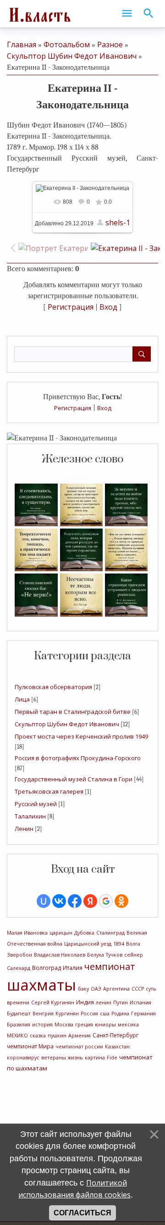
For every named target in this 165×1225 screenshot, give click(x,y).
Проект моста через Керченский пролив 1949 (81, 736)
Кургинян (67, 1013)
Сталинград (110, 933)
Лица (22, 699)
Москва (64, 1024)
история (42, 1024)
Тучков (114, 955)
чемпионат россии (79, 1046)
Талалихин (30, 816)
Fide (112, 1057)
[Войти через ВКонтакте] (59, 901)
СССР (138, 989)
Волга (133, 944)
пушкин (57, 1035)
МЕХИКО (17, 1035)
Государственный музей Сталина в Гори (73, 779)
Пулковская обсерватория (53, 687)
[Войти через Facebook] (75, 901)
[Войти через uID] (43, 901)
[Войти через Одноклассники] (121, 901)
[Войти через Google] (106, 901)
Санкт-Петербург (115, 1035)
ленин (103, 1002)
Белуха (95, 955)
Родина (120, 1013)
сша (105, 1013)
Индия (85, 1002)
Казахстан (117, 1046)
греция (84, 1024)
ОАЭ (96, 989)
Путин (120, 1002)
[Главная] (39, 14)
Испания (140, 1002)
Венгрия (43, 1013)
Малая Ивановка (27, 933)
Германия (143, 1013)
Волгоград (46, 968)
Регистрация (72, 408)
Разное (110, 44)
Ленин (24, 828)
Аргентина (116, 989)
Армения (79, 1035)
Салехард (18, 968)
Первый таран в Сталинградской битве (73, 711)
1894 (118, 944)
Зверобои (19, 955)
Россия (89, 1013)
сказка (38, 1035)
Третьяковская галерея (49, 791)
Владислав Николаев (59, 955)
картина (95, 1057)
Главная (21, 44)
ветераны (53, 1057)
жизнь (75, 1057)
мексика (128, 1024)
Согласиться (82, 1213)
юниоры (105, 1024)
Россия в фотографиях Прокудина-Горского (78, 758)
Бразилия (18, 1024)
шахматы (41, 984)
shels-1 (117, 222)
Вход (104, 408)
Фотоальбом (67, 44)
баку (83, 989)
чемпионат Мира (30, 1046)
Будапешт (19, 1013)
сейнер (133, 955)
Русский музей (36, 804)
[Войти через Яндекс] (90, 901)
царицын (61, 933)
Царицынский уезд (87, 944)
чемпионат (109, 966)
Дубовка (84, 933)
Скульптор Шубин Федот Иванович (67, 724)
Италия (72, 968)
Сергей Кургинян (52, 1002)
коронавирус (23, 1057)
